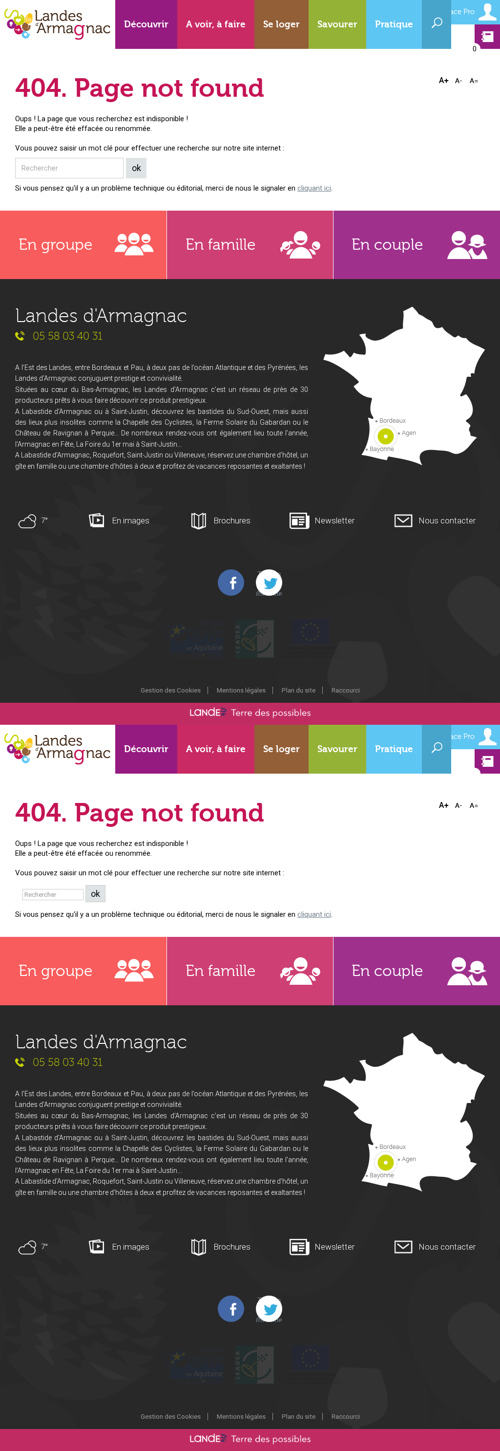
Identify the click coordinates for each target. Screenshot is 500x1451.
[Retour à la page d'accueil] (57, 24)
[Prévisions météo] (28, 520)
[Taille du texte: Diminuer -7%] (459, 81)
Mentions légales (241, 690)
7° (44, 520)
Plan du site (298, 690)
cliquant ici (314, 188)
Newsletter (334, 520)
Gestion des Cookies (171, 690)
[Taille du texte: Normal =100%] (474, 81)
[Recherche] (436, 22)
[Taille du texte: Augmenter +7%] (445, 81)
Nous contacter (447, 520)
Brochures (231, 520)
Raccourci (346, 690)
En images (130, 520)
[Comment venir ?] (404, 387)
